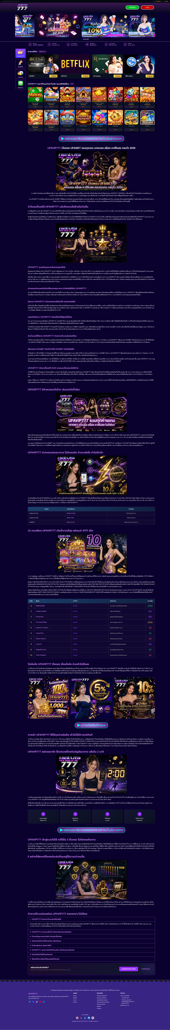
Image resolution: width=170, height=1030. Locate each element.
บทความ (20, 77)
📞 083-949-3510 (125, 998)
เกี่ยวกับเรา (99, 1008)
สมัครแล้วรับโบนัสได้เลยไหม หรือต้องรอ (46, 941)
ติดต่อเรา (20, 88)
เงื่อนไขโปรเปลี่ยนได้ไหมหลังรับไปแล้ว (45, 959)
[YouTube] (40, 1001)
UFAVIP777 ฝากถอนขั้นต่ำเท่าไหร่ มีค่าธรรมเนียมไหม (51, 932)
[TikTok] (36, 1001)
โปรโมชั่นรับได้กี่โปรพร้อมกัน (42, 954)
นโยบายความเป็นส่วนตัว (102, 996)
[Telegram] (43, 1001)
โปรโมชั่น (20, 67)
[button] (82, 39)
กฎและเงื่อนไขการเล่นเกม (102, 1000)
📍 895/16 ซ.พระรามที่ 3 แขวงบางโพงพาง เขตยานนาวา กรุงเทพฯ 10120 (127, 1001)
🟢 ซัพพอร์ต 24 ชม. (125, 1005)
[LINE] (29, 1001)
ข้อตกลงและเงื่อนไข (101, 1004)
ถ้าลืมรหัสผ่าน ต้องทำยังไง (41, 945)
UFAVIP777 (20, 56)
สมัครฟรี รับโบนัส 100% (129, 969)
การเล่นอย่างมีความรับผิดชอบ (103, 1002)
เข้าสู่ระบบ (53, 76)
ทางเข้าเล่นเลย (145, 969)
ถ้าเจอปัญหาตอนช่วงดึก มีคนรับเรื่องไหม (47, 936)
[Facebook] (33, 1001)
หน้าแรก (75, 996)
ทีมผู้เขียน (99, 1006)
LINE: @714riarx (125, 996)
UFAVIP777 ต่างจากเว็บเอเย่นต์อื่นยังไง (46, 919)
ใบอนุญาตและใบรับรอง (101, 998)
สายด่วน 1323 (107, 990)
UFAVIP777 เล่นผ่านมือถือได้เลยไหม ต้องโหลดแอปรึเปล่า (53, 950)
